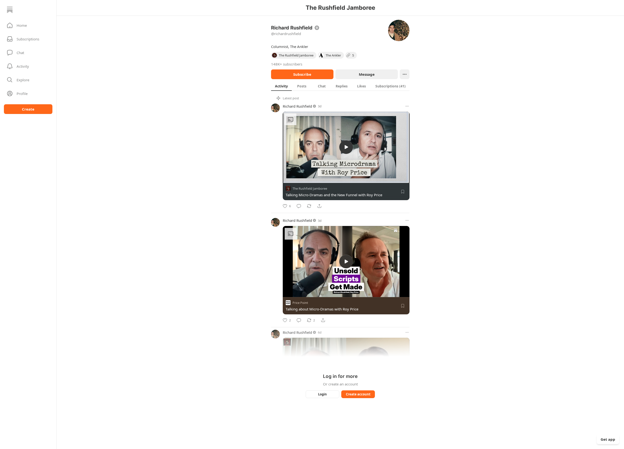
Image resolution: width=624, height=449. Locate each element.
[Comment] (299, 206)
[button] (28, 25)
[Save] (403, 192)
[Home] (10, 10)
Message (367, 74)
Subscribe (302, 74)
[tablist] (340, 86)
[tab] (281, 86)
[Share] (319, 206)
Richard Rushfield (297, 106)
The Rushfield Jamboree (309, 188)
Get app (608, 439)
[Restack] (309, 206)
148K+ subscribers (286, 64)
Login (322, 394)
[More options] (407, 106)
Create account (358, 394)
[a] (346, 147)
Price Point (300, 302)
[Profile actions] (405, 74)
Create (28, 109)
